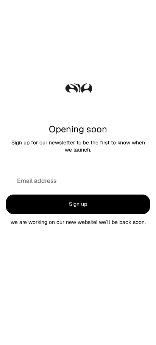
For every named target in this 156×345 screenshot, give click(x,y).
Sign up (78, 204)
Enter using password (78, 317)
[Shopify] (114, 302)
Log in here (109, 333)
